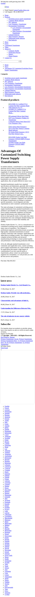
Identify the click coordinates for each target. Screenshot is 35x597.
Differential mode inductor (17, 38)
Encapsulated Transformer (17, 26)
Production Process (14, 52)
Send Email (4, 348)
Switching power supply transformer (20, 19)
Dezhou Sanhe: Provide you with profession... (16, 293)
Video (6, 47)
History (11, 54)
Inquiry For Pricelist (7, 334)
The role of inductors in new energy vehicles (15, 316)
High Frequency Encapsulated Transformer (18, 88)
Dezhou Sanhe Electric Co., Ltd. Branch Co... (16, 285)
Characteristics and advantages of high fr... (15, 300)
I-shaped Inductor (14, 35)
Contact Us (8, 58)
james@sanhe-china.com (21, 10)
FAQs (6, 43)
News (6, 42)
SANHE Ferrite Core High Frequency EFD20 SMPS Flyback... (17, 144)
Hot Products (5, 337)
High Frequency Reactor (16, 36)
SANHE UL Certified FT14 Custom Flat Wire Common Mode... (17, 111)
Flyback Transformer (25, 339)
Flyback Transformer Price (9, 341)
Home (6, 15)
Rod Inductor (13, 40)
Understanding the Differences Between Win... (16, 308)
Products (7, 17)
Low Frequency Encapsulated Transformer (18, 87)
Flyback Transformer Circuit (9, 339)
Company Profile (14, 51)
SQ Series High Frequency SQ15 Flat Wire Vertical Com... (19, 133)
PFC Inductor (13, 22)
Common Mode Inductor (16, 20)
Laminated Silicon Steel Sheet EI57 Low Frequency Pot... (19, 122)
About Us (8, 49)
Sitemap (12, 337)
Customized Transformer (12, 45)
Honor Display (13, 56)
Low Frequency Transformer (17, 24)
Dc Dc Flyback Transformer (13, 342)
